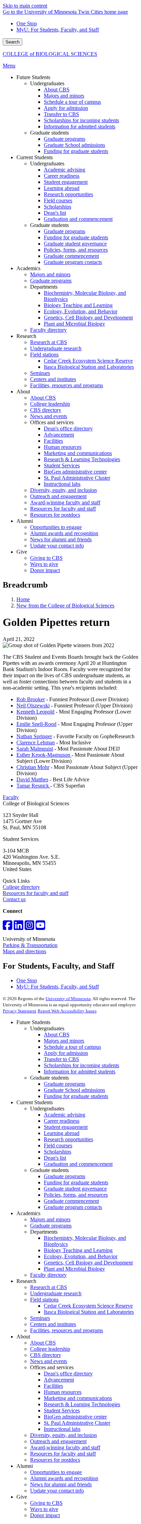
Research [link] (26, 336)
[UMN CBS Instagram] (29, 927)
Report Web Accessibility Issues (67, 1010)
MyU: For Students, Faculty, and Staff (57, 30)
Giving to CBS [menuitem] (46, 558)
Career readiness (61, 1121)
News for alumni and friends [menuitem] (61, 539)
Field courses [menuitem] (58, 200)
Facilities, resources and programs (66, 1330)
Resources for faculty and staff (35, 893)
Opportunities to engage (56, 1472)
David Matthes (32, 779)
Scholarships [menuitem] (57, 207)
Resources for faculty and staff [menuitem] (63, 509)
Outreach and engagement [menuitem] (58, 496)
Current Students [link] (34, 157)
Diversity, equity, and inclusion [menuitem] (63, 490)
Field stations (44, 1299)
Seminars (40, 1318)
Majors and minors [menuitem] (64, 96)
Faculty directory (48, 1275)
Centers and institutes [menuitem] (53, 379)
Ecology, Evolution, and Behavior (80, 1256)
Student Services (62, 1410)
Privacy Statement (19, 1010)
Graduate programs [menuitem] (64, 139)
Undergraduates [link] (47, 83)
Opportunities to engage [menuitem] (56, 527)
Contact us (14, 899)
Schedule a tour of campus (72, 1047)
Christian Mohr (32, 767)
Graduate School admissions (74, 1090)
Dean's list (55, 1158)
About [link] (23, 391)
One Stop (26, 23)
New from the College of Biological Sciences (65, 605)
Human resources (62, 1392)
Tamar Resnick (33, 786)
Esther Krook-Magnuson (44, 755)
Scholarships (57, 1152)
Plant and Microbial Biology (74, 1269)
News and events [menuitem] (48, 416)
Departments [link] (43, 287)
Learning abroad (61, 1133)
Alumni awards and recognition (64, 1478)
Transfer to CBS (61, 1059)
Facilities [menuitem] (53, 441)
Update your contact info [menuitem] (57, 546)
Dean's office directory (68, 1373)
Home (23, 599)
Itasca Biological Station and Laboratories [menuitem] (89, 367)
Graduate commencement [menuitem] (71, 256)
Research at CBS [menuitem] (48, 342)
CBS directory (45, 1355)
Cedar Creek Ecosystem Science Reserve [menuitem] (88, 361)
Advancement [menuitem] (59, 435)
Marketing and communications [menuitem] (78, 453)
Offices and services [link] (52, 422)
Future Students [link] (33, 77)
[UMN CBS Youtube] (40, 927)
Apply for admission (66, 1053)
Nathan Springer (34, 736)
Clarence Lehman (35, 742)
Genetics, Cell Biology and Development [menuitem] (88, 317)
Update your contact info (57, 1491)
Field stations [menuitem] (44, 354)
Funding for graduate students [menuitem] (76, 151)
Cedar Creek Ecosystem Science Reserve (88, 1306)
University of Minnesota (68, 998)
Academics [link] (28, 268)
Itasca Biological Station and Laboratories (89, 1312)
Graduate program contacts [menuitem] (73, 262)
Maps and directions (24, 951)
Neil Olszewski (33, 705)
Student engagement (66, 1127)
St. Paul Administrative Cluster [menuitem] (77, 478)
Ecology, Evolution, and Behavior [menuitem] (80, 311)
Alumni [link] (24, 521)
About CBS (56, 1034)
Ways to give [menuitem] (44, 564)
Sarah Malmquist (34, 749)
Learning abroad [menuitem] (61, 188)
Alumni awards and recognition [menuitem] (64, 533)
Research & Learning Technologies (82, 1404)
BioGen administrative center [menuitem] (75, 472)
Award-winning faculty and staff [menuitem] (65, 502)
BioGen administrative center (75, 1417)
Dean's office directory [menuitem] (68, 428)
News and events (48, 1361)
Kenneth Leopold (35, 712)
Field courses (58, 1145)
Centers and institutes (53, 1324)
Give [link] (21, 552)
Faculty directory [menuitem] (48, 330)
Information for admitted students (79, 1071)
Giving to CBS (46, 1503)
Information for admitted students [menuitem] (79, 126)
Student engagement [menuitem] (66, 182)
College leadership (50, 1349)
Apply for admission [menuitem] (66, 108)
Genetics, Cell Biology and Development (88, 1262)
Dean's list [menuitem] (55, 213)
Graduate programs (64, 1084)
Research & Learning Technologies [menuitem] (82, 459)
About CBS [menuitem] (56, 89)
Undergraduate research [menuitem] (55, 348)
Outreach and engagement (58, 1441)
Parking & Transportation (30, 945)
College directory (21, 887)
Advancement (59, 1380)
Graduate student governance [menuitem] (75, 244)
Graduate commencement (71, 1201)
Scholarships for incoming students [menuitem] (81, 120)
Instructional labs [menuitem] (62, 484)
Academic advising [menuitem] (64, 170)
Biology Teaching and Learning (78, 1250)
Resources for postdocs (55, 1460)
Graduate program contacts (73, 1207)
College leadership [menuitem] (50, 404)
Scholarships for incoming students (81, 1065)
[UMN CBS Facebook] (7, 927)
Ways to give (44, 1509)
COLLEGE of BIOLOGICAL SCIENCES (50, 54)
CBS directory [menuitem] (45, 410)
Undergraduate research (55, 1293)
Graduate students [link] (49, 133)
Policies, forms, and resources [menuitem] (76, 250)
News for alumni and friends (61, 1484)
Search (12, 42)
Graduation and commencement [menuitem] (78, 219)
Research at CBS (48, 1287)
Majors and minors (64, 1041)
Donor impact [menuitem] (45, 570)
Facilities (53, 1386)
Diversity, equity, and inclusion (63, 1435)
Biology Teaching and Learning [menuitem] (78, 305)
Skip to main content (25, 6)
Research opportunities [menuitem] (68, 194)
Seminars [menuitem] (40, 373)
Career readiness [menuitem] (61, 176)
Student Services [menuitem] (62, 465)
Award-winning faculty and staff (65, 1447)
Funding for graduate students (76, 1096)
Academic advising (64, 1115)
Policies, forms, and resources (76, 1195)
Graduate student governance (75, 1189)
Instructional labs (62, 1429)
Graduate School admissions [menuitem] (74, 145)
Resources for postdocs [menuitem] (55, 515)
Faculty (11, 797)
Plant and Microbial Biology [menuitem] (74, 324)
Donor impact (45, 1515)
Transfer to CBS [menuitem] (61, 114)
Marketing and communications (78, 1398)
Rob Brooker (30, 699)
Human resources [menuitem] (62, 447)
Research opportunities (68, 1139)
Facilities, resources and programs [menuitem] (66, 385)
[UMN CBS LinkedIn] (18, 927)
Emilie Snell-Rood (36, 724)
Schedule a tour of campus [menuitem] (72, 102)
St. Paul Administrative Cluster (77, 1423)
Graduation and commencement (78, 1164)
